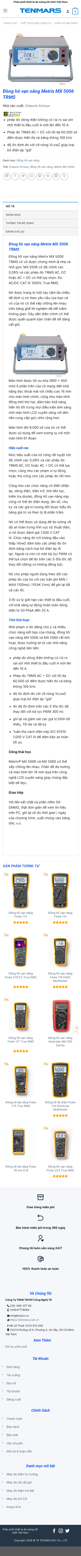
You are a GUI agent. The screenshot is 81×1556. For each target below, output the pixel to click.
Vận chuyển (15, 1443)
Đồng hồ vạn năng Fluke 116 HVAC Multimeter (60, 977)
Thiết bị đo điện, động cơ (35, 23)
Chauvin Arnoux (37, 106)
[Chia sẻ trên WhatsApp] (7, 176)
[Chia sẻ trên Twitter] (23, 176)
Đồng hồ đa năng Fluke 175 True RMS (20, 1104)
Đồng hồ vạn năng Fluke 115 (60, 914)
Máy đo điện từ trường (22, 1474)
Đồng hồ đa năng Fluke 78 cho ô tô (20, 1168)
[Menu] (5, 10)
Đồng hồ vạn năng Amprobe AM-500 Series (60, 1041)
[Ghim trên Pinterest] (40, 176)
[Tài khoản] (68, 11)
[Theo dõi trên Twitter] (67, 1531)
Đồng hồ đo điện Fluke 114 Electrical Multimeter (60, 1106)
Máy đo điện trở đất (20, 1491)
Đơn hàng (13, 1367)
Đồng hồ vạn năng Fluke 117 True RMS (21, 1039)
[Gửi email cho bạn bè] (31, 176)
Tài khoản (13, 1391)
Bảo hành (13, 1427)
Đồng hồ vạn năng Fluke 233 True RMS (60, 1168)
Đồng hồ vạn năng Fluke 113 (21, 914)
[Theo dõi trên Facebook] (54, 1531)
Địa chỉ (11, 1383)
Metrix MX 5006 (64, 166)
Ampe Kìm (14, 1507)
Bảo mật (12, 1435)
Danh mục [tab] (13, 214)
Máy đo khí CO (17, 1499)
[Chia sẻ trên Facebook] (15, 176)
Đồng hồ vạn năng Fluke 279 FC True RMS (21, 975)
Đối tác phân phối (16, 1346)
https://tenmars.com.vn (24, 1319)
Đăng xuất (14, 1399)
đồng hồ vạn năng (41, 166)
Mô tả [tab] (10, 206)
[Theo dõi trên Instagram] (61, 1531)
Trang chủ (10, 23)
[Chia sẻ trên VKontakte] (48, 176)
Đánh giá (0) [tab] (15, 231)
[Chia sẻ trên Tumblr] (64, 176)
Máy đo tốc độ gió (19, 1482)
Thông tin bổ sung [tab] (20, 223)
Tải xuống (13, 1375)
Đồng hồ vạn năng (66, 23)
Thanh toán (14, 1419)
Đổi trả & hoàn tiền (19, 1451)
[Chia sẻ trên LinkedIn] (56, 176)
